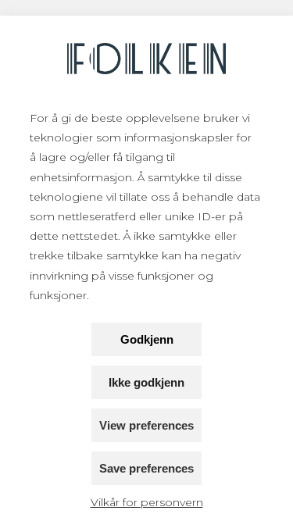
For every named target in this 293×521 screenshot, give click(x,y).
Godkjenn (146, 339)
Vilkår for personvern (147, 502)
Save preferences (146, 468)
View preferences (146, 425)
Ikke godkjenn (146, 382)
